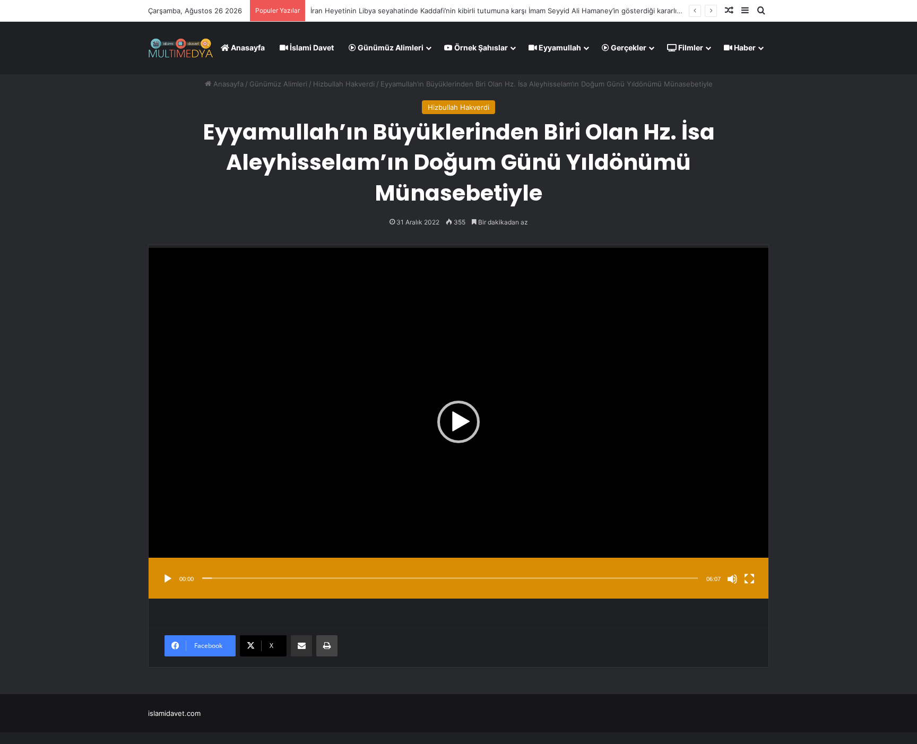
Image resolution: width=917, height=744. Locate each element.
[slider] (450, 578)
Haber (744, 47)
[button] (458, 422)
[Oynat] (167, 579)
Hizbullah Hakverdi (344, 84)
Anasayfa (247, 47)
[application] (458, 422)
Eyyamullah (559, 47)
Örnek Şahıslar (480, 47)
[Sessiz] (732, 579)
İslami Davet (311, 47)
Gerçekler (627, 47)
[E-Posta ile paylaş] (301, 645)
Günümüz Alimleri (389, 47)
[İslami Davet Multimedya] (180, 48)
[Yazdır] (327, 645)
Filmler (690, 47)
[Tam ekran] (749, 579)
